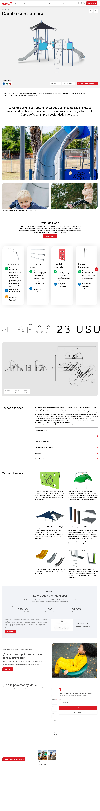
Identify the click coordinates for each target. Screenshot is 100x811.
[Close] (96, 688)
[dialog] (50, 405)
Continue (78, 708)
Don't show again (78, 712)
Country (61, 699)
